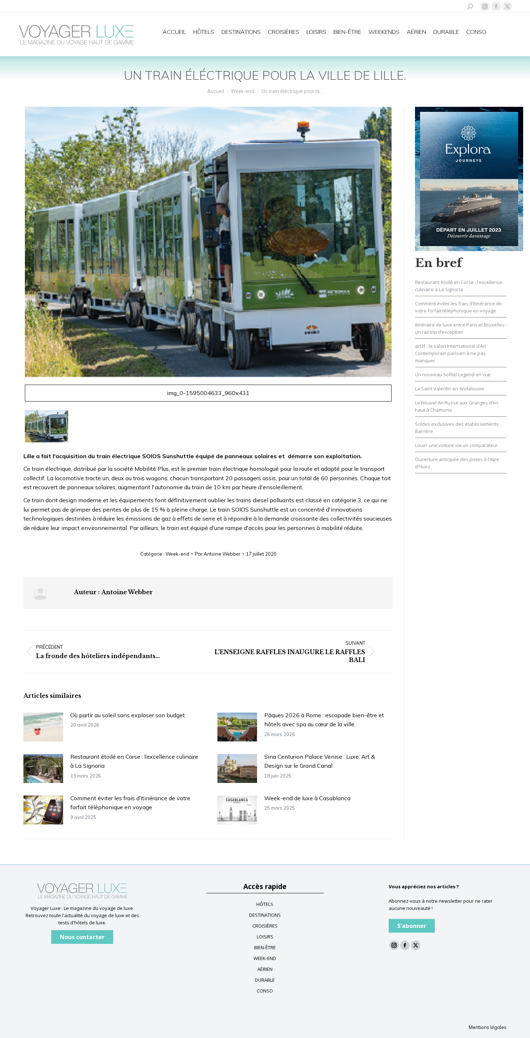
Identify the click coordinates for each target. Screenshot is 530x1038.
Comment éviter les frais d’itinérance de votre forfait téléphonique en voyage (130, 802)
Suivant (402, 258)
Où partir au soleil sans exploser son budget (127, 715)
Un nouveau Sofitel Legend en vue (453, 374)
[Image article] (43, 727)
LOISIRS (265, 936)
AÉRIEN (265, 969)
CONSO (265, 990)
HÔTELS (264, 904)
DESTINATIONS (265, 915)
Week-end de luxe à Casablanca (307, 798)
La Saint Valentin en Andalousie (449, 388)
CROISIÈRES (265, 926)
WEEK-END (264, 958)
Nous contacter (82, 937)
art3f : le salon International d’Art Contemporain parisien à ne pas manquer (450, 353)
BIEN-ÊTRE (265, 947)
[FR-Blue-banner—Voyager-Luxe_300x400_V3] (469, 178)
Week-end (177, 554)
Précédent (15, 258)
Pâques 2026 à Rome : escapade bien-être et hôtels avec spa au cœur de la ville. (324, 719)
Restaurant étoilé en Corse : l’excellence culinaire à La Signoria (134, 761)
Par (217, 554)
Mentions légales (488, 1027)
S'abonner (411, 926)
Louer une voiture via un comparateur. (457, 445)
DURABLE (265, 980)
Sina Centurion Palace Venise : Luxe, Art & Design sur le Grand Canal (319, 761)
